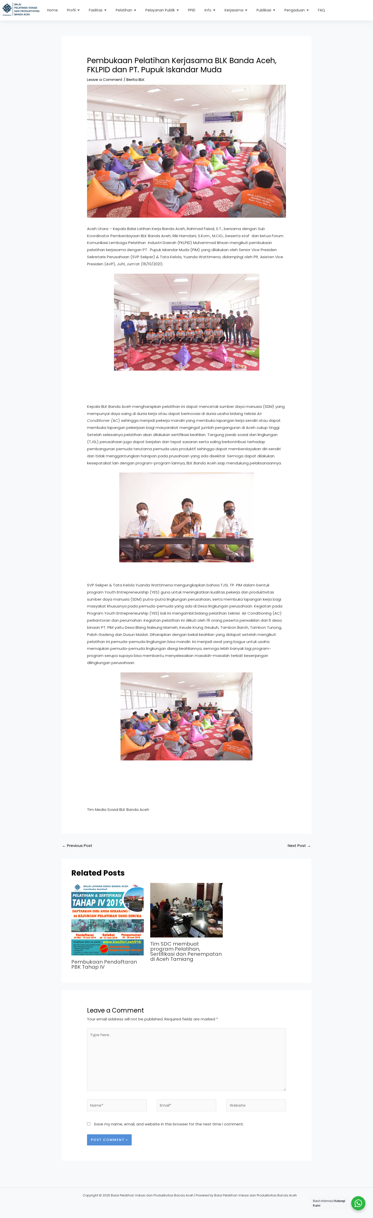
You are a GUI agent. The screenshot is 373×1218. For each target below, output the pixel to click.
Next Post (299, 845)
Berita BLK (135, 79)
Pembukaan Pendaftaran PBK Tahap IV (104, 964)
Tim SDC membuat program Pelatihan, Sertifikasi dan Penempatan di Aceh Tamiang (186, 951)
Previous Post (77, 845)
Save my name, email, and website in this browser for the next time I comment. (169, 1124)
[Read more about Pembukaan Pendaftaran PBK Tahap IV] (107, 919)
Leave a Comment (105, 79)
